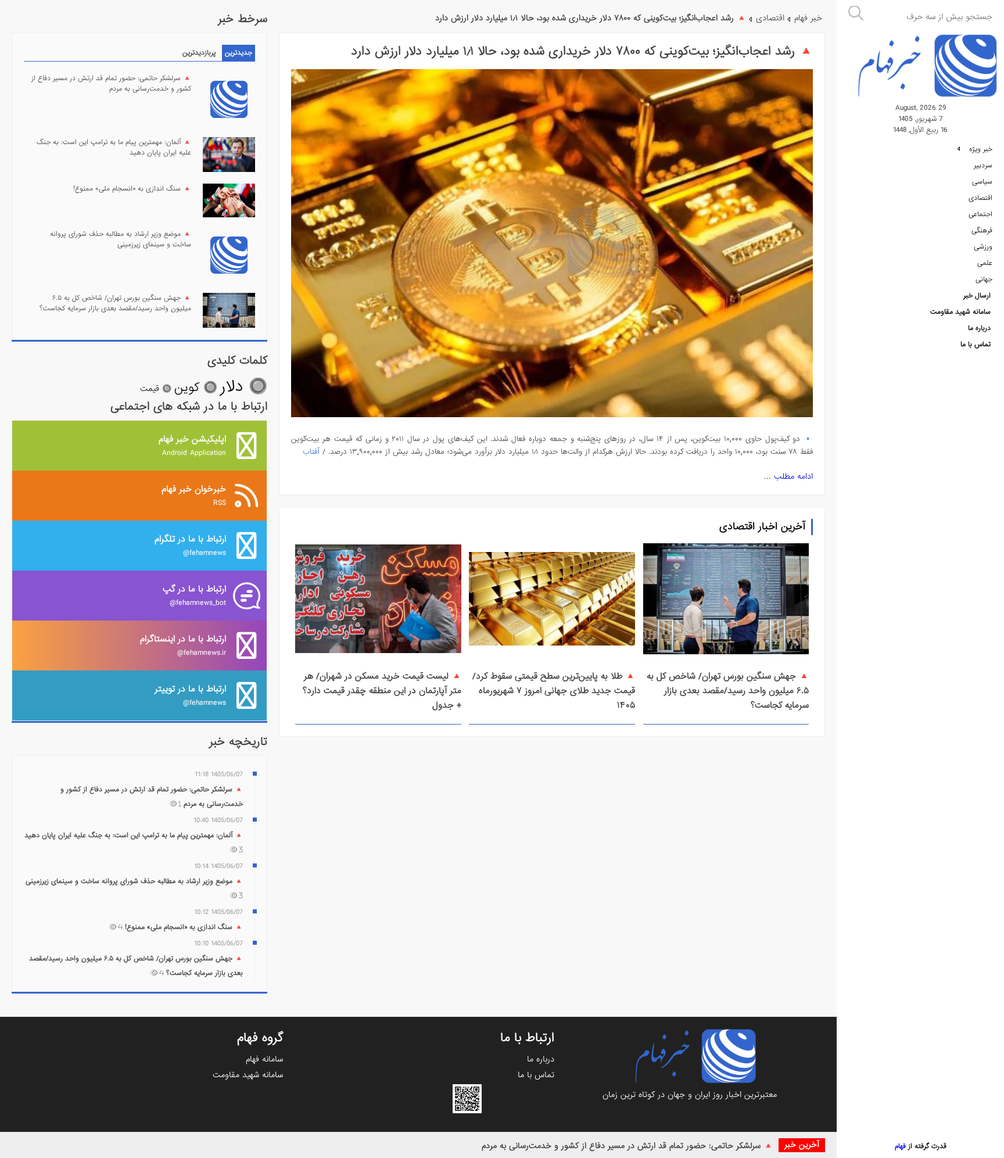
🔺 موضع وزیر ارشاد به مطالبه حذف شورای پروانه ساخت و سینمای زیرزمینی (120, 239)
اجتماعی (980, 214)
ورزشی (983, 247)
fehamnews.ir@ (183, 645)
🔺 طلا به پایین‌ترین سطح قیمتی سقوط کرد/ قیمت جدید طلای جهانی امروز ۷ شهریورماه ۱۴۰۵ (553, 690)
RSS (194, 495)
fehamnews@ (190, 545)
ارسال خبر (977, 296)
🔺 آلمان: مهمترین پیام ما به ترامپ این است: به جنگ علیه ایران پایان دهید (114, 147)
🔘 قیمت (155, 388)
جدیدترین (238, 53)
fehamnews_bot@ (194, 595)
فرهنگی (981, 230)
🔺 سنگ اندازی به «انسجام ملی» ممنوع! (132, 189)
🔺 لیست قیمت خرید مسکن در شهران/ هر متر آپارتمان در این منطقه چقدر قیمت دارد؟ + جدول (382, 690)
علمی (984, 263)
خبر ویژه (979, 149)
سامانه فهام (264, 1059)
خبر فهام (808, 18)
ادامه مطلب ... (788, 476)
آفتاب (311, 451)
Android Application (192, 445)
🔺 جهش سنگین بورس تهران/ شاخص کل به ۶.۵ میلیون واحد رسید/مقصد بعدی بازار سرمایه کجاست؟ (728, 690)
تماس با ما (975, 344)
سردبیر (983, 165)
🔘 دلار (243, 386)
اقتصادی (980, 198)
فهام (900, 1146)
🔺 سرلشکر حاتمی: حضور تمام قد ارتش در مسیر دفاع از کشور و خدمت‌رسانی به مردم (627, 1145)
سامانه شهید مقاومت (960, 312)
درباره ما (979, 328)
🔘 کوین (195, 387)
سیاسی (982, 182)
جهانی (984, 279)
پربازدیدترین (199, 53)
